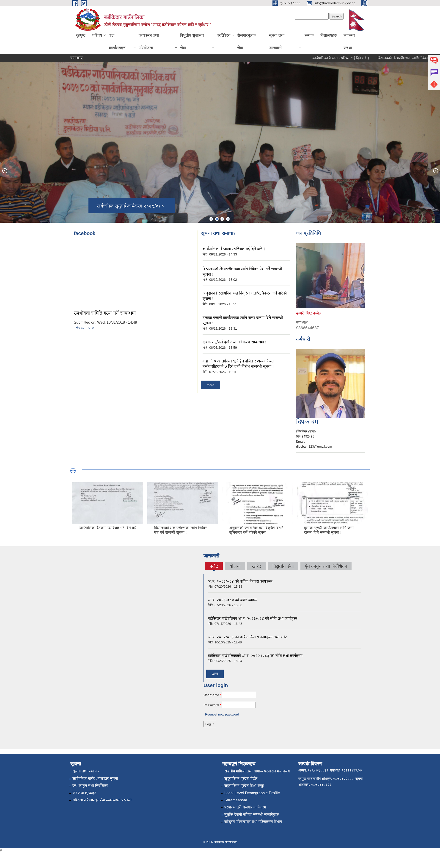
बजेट (213, 567)
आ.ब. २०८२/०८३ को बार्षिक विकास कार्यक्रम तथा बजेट (247, 637)
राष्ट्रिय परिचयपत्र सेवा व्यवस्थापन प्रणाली (102, 800)
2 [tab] (217, 219)
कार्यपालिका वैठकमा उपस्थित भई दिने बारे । (317, 58)
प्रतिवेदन (223, 35)
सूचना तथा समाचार (85, 771)
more (210, 385)
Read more (85, 327)
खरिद (256, 566)
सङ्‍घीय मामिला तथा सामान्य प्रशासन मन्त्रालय (257, 771)
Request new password (222, 714)
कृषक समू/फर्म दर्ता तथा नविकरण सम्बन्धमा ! (234, 342)
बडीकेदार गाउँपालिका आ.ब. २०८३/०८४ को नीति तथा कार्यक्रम (252, 618)
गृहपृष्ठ (80, 35)
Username (212, 695)
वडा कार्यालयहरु (117, 41)
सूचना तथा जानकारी (276, 41)
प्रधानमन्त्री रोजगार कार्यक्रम (245, 807)
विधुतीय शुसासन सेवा (192, 41)
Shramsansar (235, 800)
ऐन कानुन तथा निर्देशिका (326, 566)
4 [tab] (228, 219)
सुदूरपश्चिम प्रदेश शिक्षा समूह (244, 785)
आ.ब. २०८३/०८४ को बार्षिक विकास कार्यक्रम (240, 581)
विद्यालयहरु (328, 35)
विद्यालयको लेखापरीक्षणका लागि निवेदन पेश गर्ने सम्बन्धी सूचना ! (394, 58)
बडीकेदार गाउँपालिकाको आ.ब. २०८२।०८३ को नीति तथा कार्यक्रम (255, 656)
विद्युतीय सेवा (283, 566)
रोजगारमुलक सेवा (246, 41)
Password (212, 705)
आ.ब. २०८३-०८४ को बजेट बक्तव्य (232, 600)
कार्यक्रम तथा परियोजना (149, 41)
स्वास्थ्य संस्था (349, 41)
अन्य (215, 674)
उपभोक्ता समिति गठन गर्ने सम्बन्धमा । (107, 313)
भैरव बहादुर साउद (309, 306)
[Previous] (4, 170)
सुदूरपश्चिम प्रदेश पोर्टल (240, 778)
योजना (235, 566)
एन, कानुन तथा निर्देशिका (90, 785)
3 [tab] (222, 219)
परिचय (97, 35)
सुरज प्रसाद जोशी (318, 425)
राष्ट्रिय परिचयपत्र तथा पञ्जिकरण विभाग (253, 821)
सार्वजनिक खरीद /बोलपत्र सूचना (95, 778)
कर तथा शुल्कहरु (84, 793)
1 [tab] (211, 219)
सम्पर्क (309, 35)
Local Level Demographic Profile (252, 793)
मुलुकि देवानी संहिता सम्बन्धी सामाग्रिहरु (251, 814)
